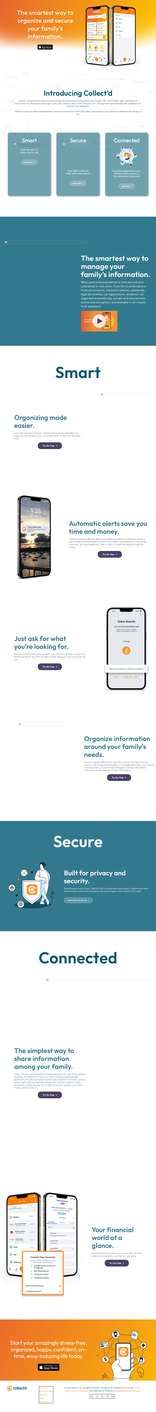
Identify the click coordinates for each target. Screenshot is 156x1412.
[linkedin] (113, 1396)
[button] (151, 5)
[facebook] (92, 1396)
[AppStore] (45, 45)
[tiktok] (107, 1396)
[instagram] (102, 1396)
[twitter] (97, 1396)
